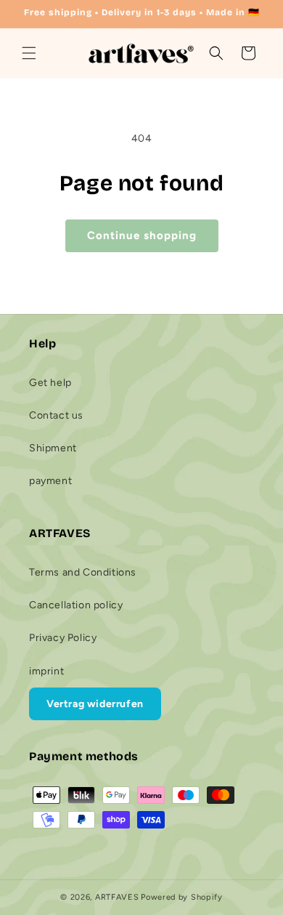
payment (50, 481)
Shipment (53, 448)
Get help (50, 382)
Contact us (56, 415)
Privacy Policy (63, 638)
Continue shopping (142, 235)
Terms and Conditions (82, 572)
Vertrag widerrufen (95, 704)
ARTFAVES (117, 897)
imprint (46, 671)
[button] (29, 53)
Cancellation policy (76, 605)
